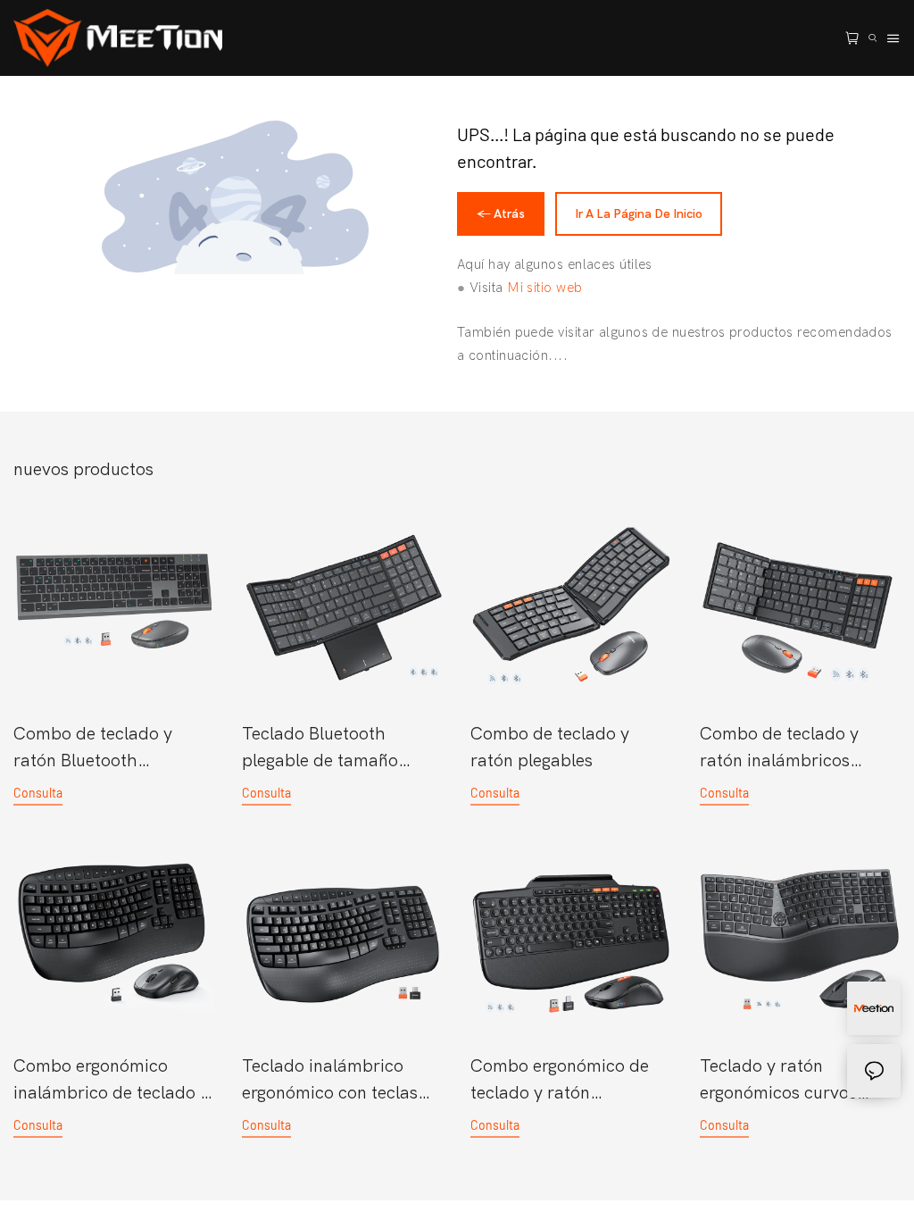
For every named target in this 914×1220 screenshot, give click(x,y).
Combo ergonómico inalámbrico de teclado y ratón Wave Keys (111, 1081)
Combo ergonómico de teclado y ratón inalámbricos (559, 1081)
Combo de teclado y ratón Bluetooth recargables (92, 748)
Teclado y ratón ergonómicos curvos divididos (778, 1081)
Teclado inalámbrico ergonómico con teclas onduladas (330, 1081)
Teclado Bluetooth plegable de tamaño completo (320, 748)
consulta (37, 792)
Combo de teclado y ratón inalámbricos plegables (779, 748)
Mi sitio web (544, 288)
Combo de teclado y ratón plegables (549, 747)
